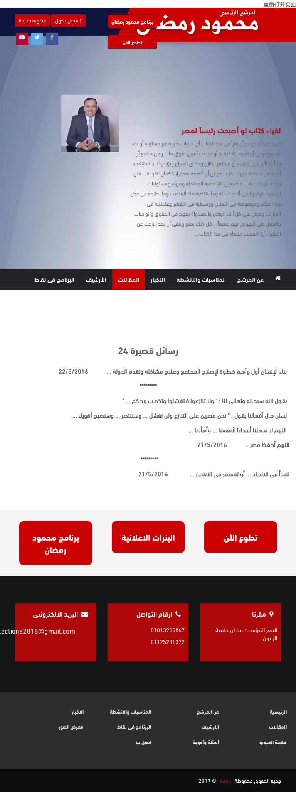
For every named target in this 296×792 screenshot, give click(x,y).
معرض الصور (266, 299)
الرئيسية (278, 711)
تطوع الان (132, 42)
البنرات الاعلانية (148, 537)
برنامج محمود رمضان (132, 21)
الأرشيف (96, 279)
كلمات (187, 299)
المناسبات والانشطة (201, 279)
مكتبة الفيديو (223, 299)
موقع (226, 780)
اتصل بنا (159, 299)
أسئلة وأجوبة (206, 742)
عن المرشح (250, 279)
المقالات (128, 279)
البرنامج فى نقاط (54, 279)
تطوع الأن (240, 537)
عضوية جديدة (32, 20)
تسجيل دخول (68, 20)
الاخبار (158, 279)
